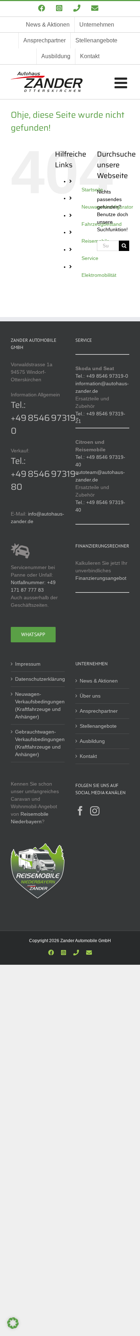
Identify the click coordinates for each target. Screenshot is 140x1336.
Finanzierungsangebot (100, 578)
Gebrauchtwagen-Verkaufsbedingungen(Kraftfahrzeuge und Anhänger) (38, 743)
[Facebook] (80, 810)
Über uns (90, 696)
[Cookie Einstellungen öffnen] (13, 1327)
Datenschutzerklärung (38, 679)
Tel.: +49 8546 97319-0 (45, 418)
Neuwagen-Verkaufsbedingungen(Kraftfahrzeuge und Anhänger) (38, 705)
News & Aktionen (99, 681)
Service (89, 258)
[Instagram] (94, 810)
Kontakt (88, 756)
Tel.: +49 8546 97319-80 (45, 474)
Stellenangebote (98, 726)
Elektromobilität (98, 275)
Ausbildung (92, 741)
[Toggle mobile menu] (122, 82)
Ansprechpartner (99, 711)
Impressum (28, 664)
